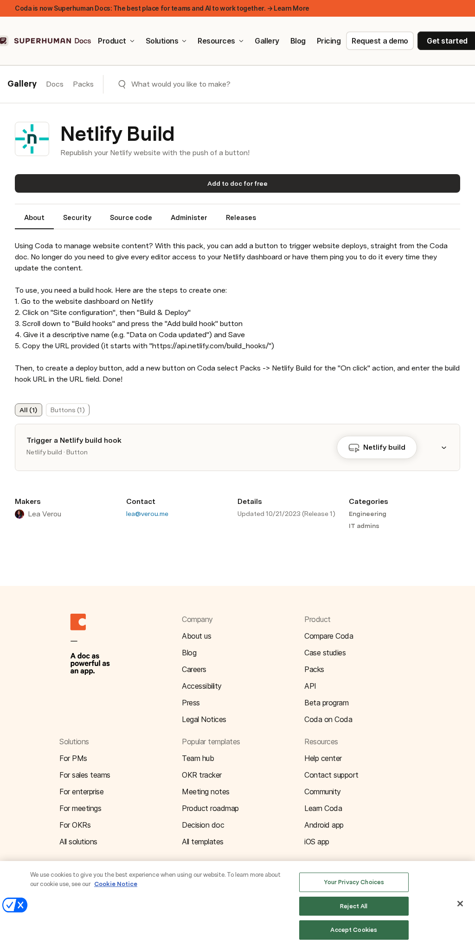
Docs (55, 84)
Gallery (267, 40)
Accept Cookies (353, 929)
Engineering (367, 513)
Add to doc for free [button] (237, 183)
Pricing (329, 40)
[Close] (460, 903)
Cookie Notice (115, 883)
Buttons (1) (68, 410)
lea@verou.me (147, 513)
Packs (83, 84)
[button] (449, 447)
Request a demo (380, 40)
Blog (298, 40)
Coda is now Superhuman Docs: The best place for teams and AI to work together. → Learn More (162, 8)
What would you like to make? (181, 84)
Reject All (353, 906)
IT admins (364, 525)
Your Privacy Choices (354, 882)
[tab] (34, 221)
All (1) (28, 410)
